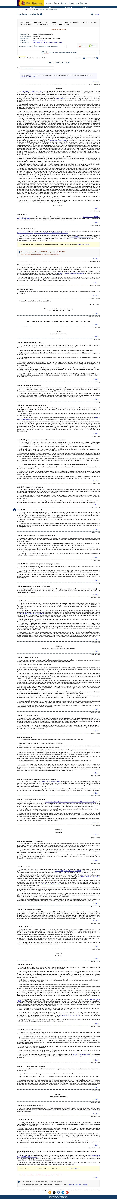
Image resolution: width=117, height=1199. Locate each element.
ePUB (94, 46)
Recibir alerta (79, 57)
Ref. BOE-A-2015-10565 (28, 76)
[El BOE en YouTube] (67, 1193)
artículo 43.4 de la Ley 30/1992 (69, 1015)
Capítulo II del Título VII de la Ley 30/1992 (71, 273)
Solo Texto (30, 57)
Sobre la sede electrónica (30, 1190)
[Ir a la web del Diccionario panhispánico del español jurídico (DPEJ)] (46, 52)
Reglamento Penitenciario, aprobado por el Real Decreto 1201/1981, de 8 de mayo (42, 233)
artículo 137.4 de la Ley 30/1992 (89, 876)
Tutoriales (85, 1190)
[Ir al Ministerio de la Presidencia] (30, 3)
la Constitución (60, 98)
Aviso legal (44, 1190)
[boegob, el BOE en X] (54, 1193)
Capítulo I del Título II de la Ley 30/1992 (31, 613)
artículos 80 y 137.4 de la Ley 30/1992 (68, 871)
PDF (83, 46)
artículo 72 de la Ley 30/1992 (82, 1054)
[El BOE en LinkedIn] (62, 1193)
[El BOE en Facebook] (58, 1193)
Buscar (31, 9)
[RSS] (49, 1193)
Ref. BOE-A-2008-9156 (84, 244)
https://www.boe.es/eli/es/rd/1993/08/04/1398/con (48, 42)
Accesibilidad (51, 1190)
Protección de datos (61, 1190)
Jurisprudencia (91, 57)
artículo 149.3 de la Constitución (57, 140)
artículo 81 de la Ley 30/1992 (51, 883)
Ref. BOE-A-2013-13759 (73, 1168)
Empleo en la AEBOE (94, 1190)
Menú (84, 7)
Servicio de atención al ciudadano (78, 1184)
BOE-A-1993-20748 (39, 40)
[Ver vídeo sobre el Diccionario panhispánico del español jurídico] (43, 52)
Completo (22, 57)
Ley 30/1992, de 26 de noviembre (32, 91)
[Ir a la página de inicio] (65, 3)
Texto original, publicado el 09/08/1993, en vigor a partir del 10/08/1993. (40, 254)
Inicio (26, 9)
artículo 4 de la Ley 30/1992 (51, 782)
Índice (38, 57)
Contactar (20, 1190)
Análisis (44, 57)
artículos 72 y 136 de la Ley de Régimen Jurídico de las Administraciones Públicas (70, 802)
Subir (96, 82)
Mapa (38, 1190)
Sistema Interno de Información (74, 1190)
